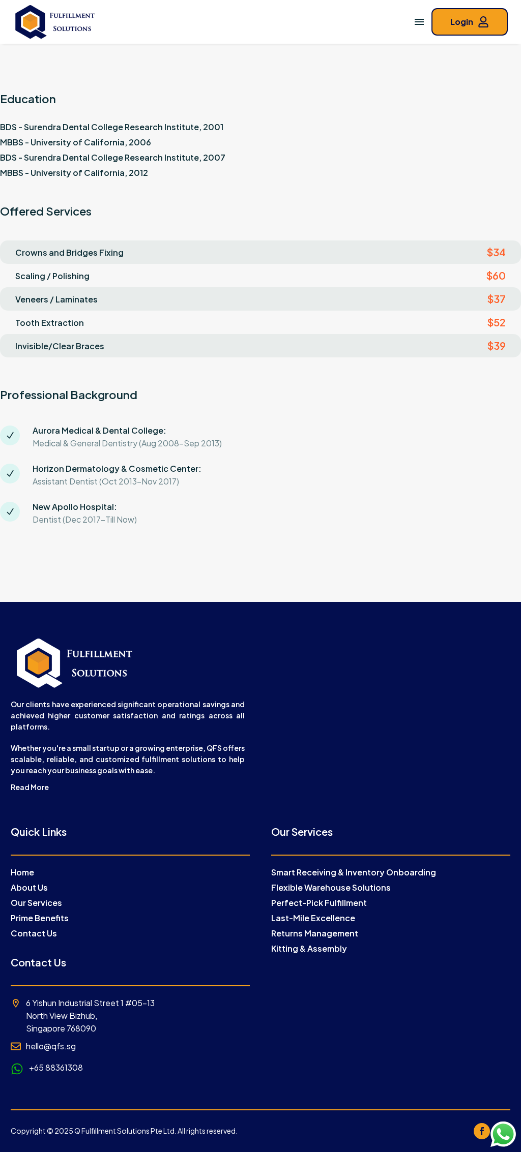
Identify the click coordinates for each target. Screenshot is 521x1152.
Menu (419, 21)
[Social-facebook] (482, 1131)
